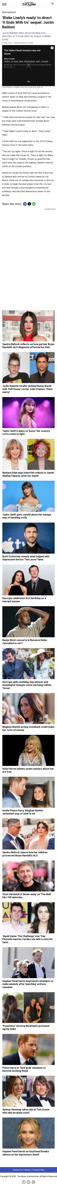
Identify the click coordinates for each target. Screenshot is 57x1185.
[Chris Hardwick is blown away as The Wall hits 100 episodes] (28, 875)
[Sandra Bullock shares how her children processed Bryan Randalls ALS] (28, 834)
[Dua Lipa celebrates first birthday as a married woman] (28, 580)
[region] (28, 231)
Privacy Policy (38, 1170)
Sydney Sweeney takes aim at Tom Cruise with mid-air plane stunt (25, 1111)
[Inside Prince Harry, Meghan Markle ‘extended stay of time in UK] (28, 792)
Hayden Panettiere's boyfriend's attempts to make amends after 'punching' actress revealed (27, 984)
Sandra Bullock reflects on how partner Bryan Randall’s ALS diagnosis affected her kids (28, 346)
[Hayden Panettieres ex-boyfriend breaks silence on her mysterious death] (28, 1133)
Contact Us (18, 1170)
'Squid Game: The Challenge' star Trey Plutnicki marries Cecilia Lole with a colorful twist (27, 939)
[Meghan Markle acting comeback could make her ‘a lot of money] (28, 708)
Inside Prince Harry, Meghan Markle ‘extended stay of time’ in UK (22, 812)
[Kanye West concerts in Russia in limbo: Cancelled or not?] (28, 621)
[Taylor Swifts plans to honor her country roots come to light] (28, 412)
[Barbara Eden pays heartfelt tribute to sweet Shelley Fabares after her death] (28, 454)
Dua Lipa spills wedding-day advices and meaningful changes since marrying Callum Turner (26, 685)
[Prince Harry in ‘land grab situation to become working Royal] (28, 1049)
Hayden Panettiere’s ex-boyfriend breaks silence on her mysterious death (25, 1153)
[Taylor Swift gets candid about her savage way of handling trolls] (28, 496)
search (53, 4)
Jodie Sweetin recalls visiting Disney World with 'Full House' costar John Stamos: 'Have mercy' (27, 388)
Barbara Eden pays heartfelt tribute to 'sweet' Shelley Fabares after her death (28, 474)
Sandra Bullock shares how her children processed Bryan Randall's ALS (24, 854)
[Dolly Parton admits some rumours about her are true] (28, 750)
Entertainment (9, 12)
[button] (25, 204)
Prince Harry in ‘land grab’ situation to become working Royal (24, 1069)
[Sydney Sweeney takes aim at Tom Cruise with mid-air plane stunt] (28, 1091)
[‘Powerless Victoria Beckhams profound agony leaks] (28, 1007)
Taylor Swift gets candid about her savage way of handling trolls (26, 516)
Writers (27, 1170)
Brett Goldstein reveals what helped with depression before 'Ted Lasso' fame (25, 558)
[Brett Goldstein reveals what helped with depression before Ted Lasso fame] (28, 538)
